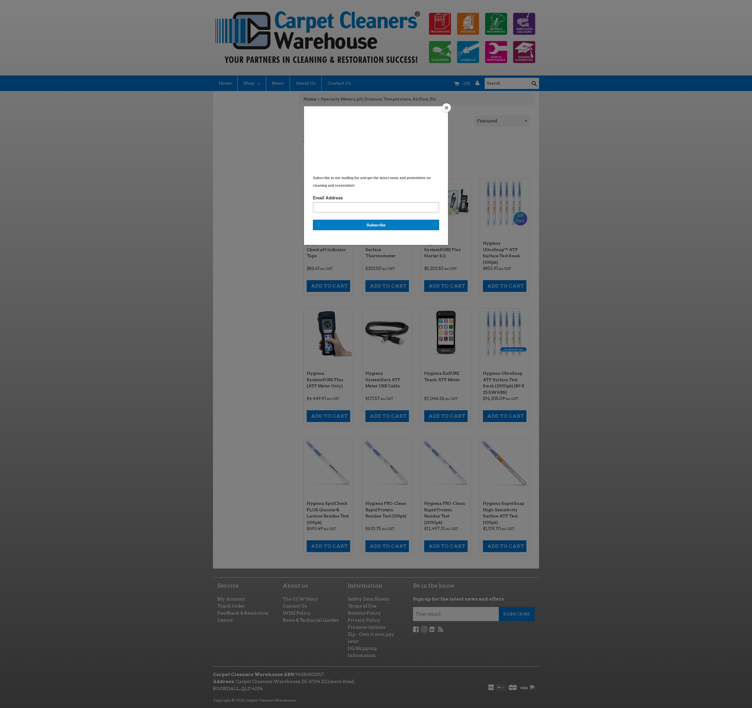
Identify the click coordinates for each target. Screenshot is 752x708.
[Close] (446, 107)
